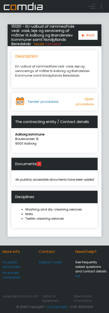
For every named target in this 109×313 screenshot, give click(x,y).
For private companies (12, 275)
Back (90, 35)
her (77, 276)
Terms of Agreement (50, 298)
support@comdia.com (20, 296)
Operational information (83, 298)
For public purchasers (11, 264)
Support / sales (50, 262)
